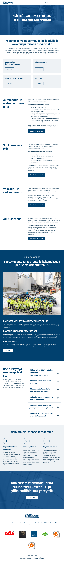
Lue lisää (7, 350)
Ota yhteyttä (32, 497)
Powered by (39, 558)
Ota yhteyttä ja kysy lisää (36, 131)
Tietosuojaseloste (32, 555)
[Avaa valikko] (60, 2)
